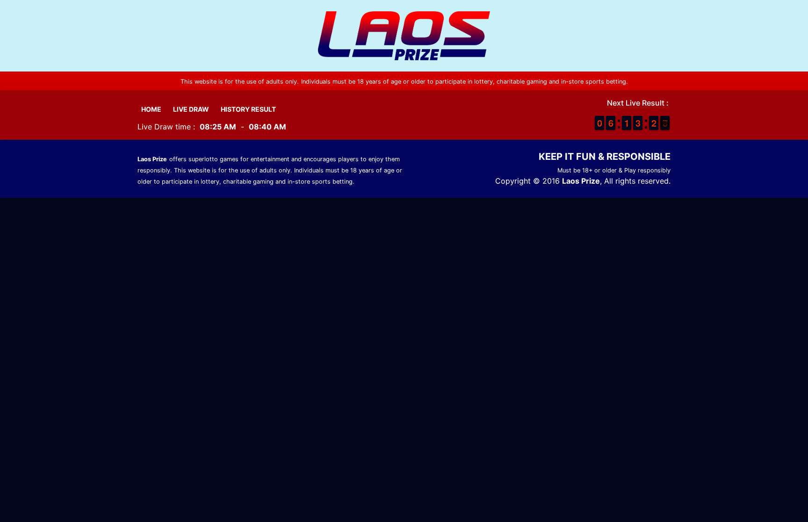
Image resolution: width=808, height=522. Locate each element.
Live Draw (191, 109)
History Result (248, 109)
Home (151, 109)
